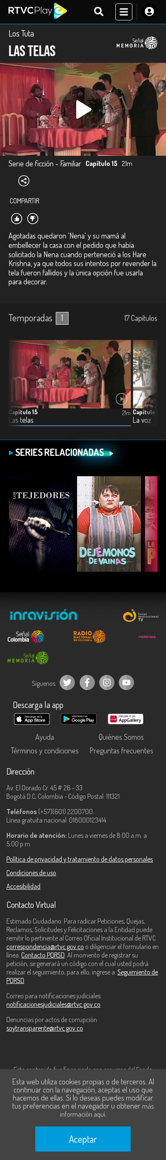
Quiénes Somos (121, 737)
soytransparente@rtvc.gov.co (44, 1028)
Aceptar (83, 1139)
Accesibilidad (23, 886)
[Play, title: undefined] (83, 109)
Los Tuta (21, 33)
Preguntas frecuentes (121, 750)
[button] (146, 389)
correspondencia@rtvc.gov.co (45, 946)
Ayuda (44, 737)
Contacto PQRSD (43, 955)
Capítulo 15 (23, 412)
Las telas (21, 420)
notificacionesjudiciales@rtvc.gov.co (53, 1004)
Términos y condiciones (45, 750)
